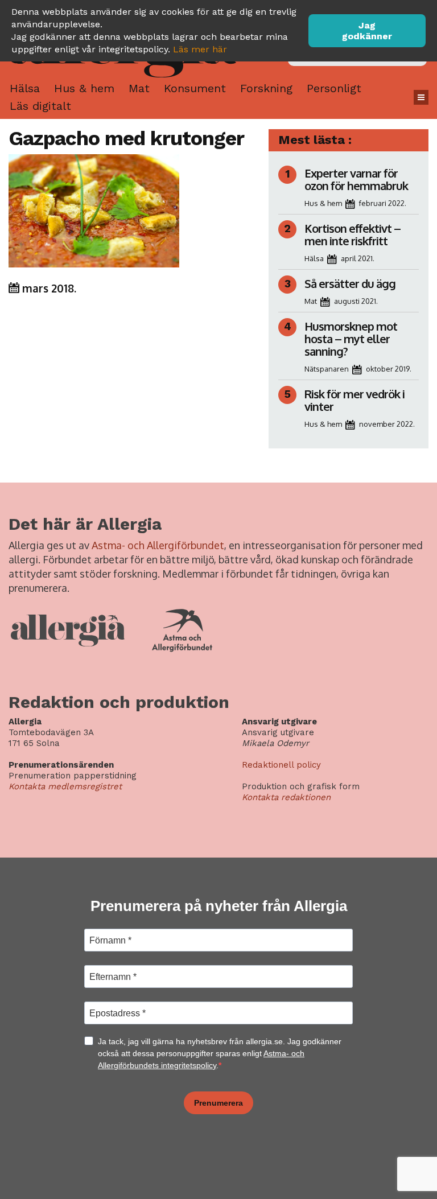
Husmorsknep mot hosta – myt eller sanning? (350, 339)
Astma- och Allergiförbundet (158, 545)
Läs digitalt (40, 106)
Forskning (266, 88)
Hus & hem (84, 88)
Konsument (195, 88)
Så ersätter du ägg (349, 283)
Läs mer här (200, 49)
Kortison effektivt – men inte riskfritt (352, 234)
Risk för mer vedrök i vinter (354, 400)
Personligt (334, 88)
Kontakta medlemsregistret (65, 786)
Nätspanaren (326, 368)
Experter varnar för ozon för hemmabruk (356, 179)
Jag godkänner (367, 31)
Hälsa (25, 88)
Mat (139, 88)
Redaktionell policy (281, 765)
